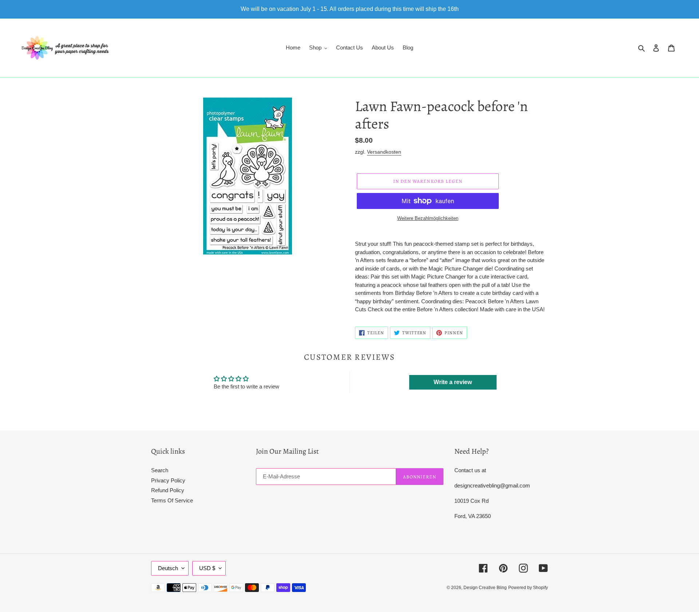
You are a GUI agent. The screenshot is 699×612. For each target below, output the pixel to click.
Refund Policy (167, 490)
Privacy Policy (168, 480)
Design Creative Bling (485, 587)
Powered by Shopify (528, 587)
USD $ (207, 568)
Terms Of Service (172, 500)
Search (159, 470)
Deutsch (168, 568)
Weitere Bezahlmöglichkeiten (427, 218)
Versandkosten (384, 152)
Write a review (453, 382)
